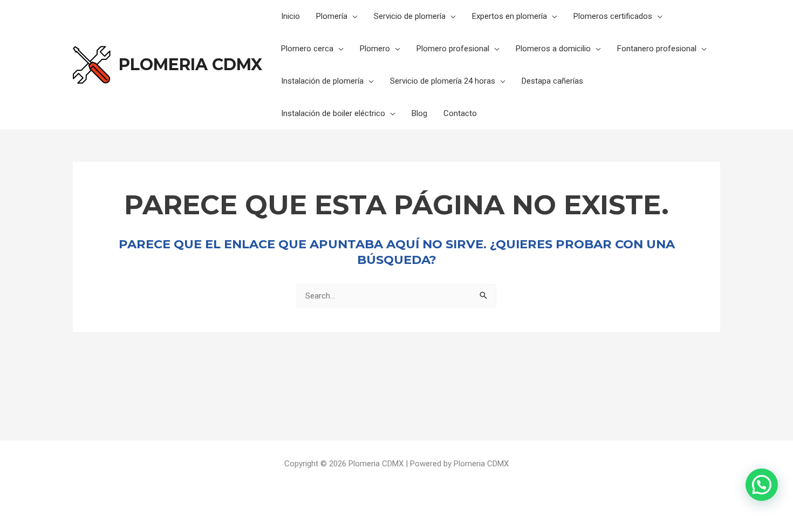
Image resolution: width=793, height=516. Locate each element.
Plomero (375, 48)
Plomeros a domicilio (553, 48)
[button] (762, 485)
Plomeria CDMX (190, 64)
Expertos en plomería (509, 16)
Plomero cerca (307, 48)
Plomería (331, 16)
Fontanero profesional (656, 48)
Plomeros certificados (612, 16)
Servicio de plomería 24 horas (442, 81)
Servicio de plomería (410, 16)
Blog (419, 113)
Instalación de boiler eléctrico (333, 113)
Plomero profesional (452, 48)
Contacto (460, 113)
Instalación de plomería (322, 81)
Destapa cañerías (552, 81)
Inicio (290, 16)
